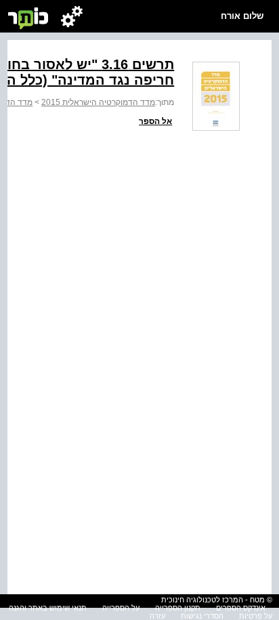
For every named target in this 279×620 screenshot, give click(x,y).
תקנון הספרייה (177, 608)
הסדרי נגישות (202, 616)
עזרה (157, 616)
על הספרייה (121, 608)
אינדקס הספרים (240, 608)
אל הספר (155, 121)
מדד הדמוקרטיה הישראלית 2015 (98, 102)
